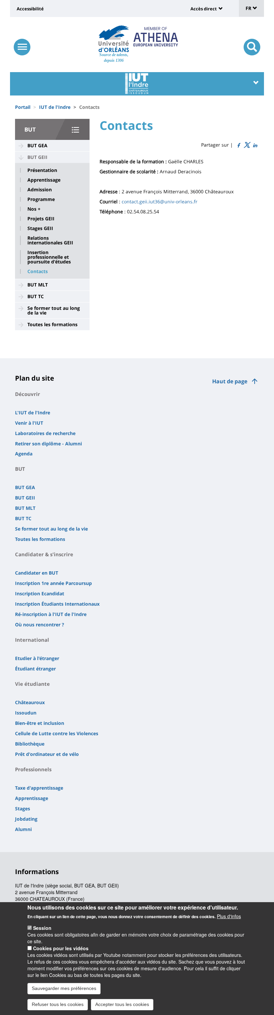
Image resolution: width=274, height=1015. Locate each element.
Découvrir (27, 394)
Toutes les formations (52, 324)
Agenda (23, 453)
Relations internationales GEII (50, 240)
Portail (22, 107)
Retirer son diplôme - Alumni (48, 443)
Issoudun (25, 712)
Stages (22, 808)
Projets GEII (40, 218)
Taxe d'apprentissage (39, 788)
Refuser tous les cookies (58, 1004)
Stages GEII (40, 228)
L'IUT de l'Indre (32, 412)
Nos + (33, 209)
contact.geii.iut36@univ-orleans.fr (159, 201)
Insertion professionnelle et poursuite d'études (49, 257)
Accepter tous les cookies (122, 1004)
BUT (30, 129)
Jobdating (26, 819)
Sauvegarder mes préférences (64, 988)
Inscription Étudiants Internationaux (57, 604)
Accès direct (203, 9)
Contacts (37, 271)
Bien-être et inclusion (39, 723)
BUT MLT (37, 284)
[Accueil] (114, 38)
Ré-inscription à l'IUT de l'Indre (51, 614)
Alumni (23, 829)
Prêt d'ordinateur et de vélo (47, 754)
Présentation (42, 170)
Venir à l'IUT (29, 423)
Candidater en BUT (36, 573)
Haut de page (229, 381)
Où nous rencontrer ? (39, 624)
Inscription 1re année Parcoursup (53, 583)
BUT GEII (37, 157)
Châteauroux (30, 702)
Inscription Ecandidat (39, 593)
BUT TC (35, 296)
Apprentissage (43, 180)
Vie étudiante (32, 683)
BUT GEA (37, 145)
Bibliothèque (29, 744)
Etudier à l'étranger (37, 658)
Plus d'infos (229, 916)
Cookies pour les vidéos (61, 948)
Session (42, 928)
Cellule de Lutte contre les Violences (56, 733)
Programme (41, 199)
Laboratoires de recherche (45, 433)
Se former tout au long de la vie (53, 310)
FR (249, 8)
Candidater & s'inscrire (44, 554)
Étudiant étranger (35, 668)
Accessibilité (30, 9)
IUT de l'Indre (55, 107)
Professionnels (33, 769)
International (32, 639)
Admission (39, 189)
